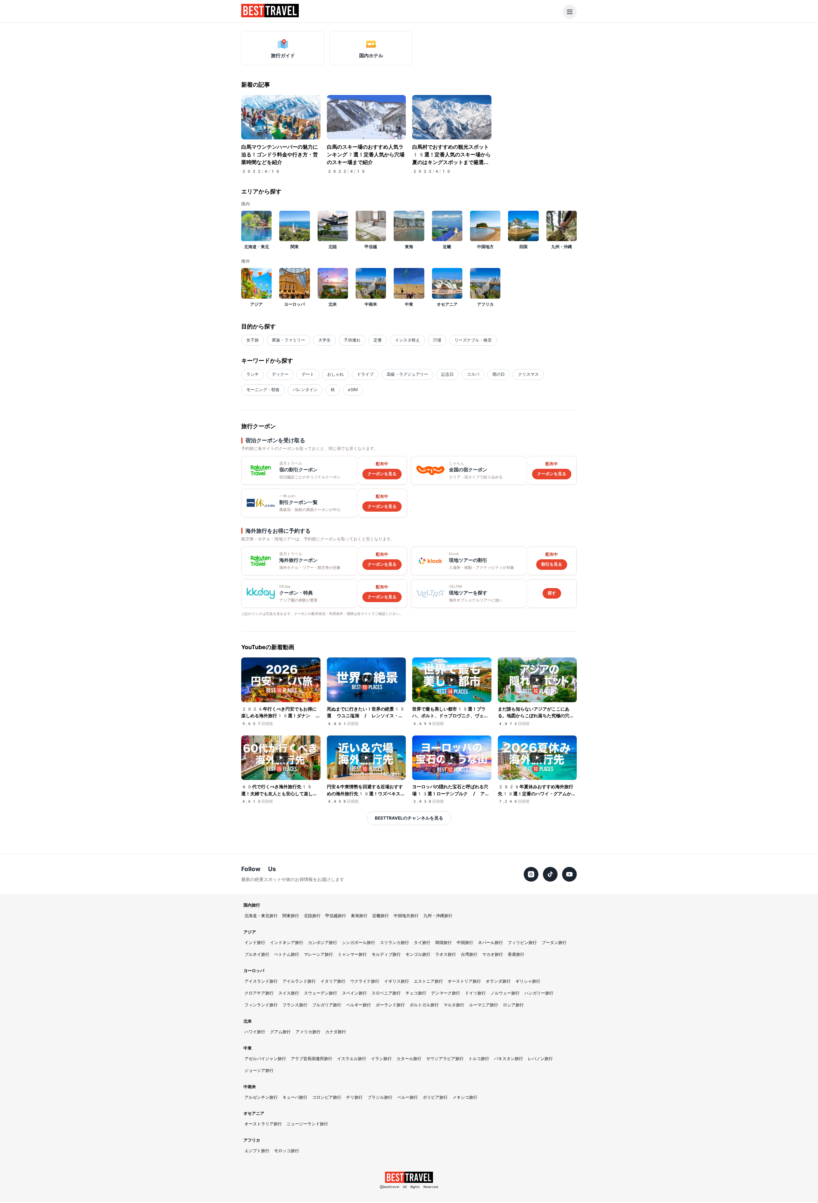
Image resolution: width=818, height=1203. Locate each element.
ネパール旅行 (490, 942)
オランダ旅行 (498, 981)
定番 (378, 340)
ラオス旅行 (445, 954)
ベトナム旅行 (286, 954)
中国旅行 (465, 942)
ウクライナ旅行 (364, 981)
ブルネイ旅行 (256, 954)
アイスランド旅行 (261, 981)
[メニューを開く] (570, 12)
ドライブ (365, 374)
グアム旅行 (280, 1031)
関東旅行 (290, 915)
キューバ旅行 (294, 1097)
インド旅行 (254, 942)
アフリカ (251, 1140)
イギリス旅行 (396, 981)
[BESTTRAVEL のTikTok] (550, 874)
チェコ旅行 (415, 993)
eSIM (353, 389)
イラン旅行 (381, 1058)
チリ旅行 (354, 1097)
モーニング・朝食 (263, 389)
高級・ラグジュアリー (407, 374)
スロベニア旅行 (386, 993)
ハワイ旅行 (254, 1031)
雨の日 (498, 374)
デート (308, 374)
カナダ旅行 (335, 1031)
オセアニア (253, 1113)
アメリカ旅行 (308, 1031)
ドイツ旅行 (475, 993)
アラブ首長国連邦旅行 (311, 1058)
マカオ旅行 (492, 954)
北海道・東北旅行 (261, 915)
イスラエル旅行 (351, 1058)
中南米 (249, 1086)
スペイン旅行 (354, 993)
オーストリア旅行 (464, 981)
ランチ (252, 374)
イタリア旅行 (332, 981)
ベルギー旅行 (358, 1004)
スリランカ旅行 (394, 942)
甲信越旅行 (335, 915)
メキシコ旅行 (464, 1097)
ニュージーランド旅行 (307, 1123)
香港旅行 (516, 954)
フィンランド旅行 (261, 1004)
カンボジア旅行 (322, 942)
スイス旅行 (288, 993)
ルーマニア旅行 (483, 1004)
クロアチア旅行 (259, 993)
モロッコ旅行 (286, 1150)
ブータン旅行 (554, 942)
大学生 (324, 340)
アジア (249, 932)
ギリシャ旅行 (527, 981)
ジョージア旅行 (259, 1070)
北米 (247, 1021)
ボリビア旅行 (435, 1097)
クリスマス (528, 374)
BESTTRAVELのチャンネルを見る (409, 818)
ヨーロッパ (253, 970)
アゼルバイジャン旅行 (265, 1058)
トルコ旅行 (478, 1058)
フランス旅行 (294, 1004)
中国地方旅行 (406, 915)
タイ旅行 (422, 942)
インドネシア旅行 (286, 942)
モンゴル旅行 (417, 954)
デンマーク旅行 (445, 993)
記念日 (447, 374)
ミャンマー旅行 (352, 954)
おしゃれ (335, 374)
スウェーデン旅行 (320, 993)
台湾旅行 (469, 954)
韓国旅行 (443, 942)
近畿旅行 (380, 915)
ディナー (280, 374)
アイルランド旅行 (299, 981)
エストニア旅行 (428, 981)
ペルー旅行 (407, 1097)
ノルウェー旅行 (505, 993)
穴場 (437, 340)
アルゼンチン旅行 (261, 1097)
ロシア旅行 (513, 1004)
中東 (247, 1048)
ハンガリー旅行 (538, 993)
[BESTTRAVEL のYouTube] (569, 874)
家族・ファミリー (288, 340)
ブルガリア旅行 (326, 1004)
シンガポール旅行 (358, 942)
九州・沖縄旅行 (437, 915)
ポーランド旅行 (390, 1004)
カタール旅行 (409, 1058)
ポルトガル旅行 (424, 1004)
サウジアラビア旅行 (445, 1058)
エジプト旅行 (256, 1150)
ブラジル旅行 (379, 1097)
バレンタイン (305, 389)
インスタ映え (407, 340)
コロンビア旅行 (326, 1097)
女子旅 (252, 340)
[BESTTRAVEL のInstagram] (531, 874)
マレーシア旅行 (318, 954)
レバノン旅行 (540, 1058)
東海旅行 (359, 915)
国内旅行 (251, 905)
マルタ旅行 (454, 1004)
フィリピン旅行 (522, 942)
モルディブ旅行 (386, 954)
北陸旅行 (312, 915)
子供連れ (352, 340)
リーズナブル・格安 (473, 340)
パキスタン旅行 (508, 1058)
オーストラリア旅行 (263, 1123)
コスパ (473, 374)
